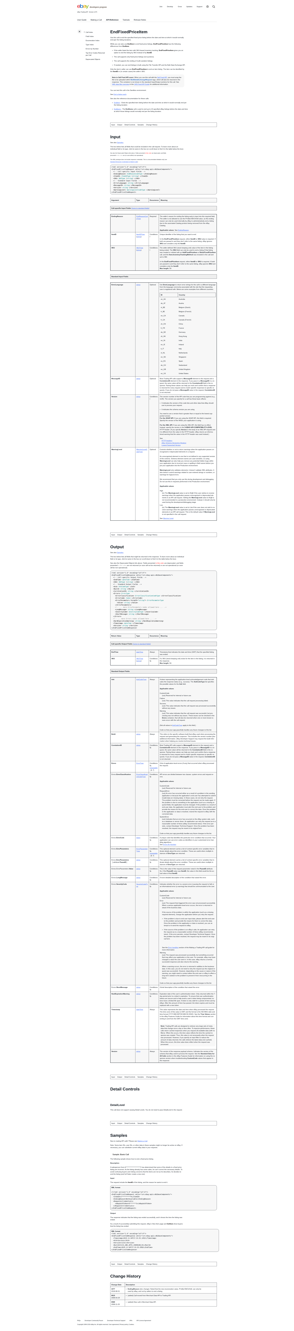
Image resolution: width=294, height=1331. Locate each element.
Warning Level (168, 518)
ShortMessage (121, 614)
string (135, 176)
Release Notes (140, 20)
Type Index (90, 45)
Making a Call (96, 20)
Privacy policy (124, 1324)
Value (120, 603)
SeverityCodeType (136, 612)
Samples (140, 125)
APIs (130, 1320)
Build (116, 589)
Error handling (173, 947)
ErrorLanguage (120, 183)
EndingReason (119, 174)
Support (199, 6)
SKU (115, 178)
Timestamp (118, 623)
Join (160, 6)
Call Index (89, 32)
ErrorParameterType (155, 600)
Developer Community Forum (94, 1320)
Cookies (131, 1324)
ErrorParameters (123, 600)
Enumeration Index (92, 40)
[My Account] (207, 6)
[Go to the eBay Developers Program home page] (92, 8)
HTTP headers (167, 441)
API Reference (112, 20)
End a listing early (120, 94)
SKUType (122, 178)
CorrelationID (120, 591)
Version (117, 187)
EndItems (117, 109)
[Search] (214, 6)
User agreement (114, 1324)
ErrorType (125, 593)
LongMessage (121, 609)
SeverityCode (121, 612)
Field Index (90, 36)
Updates (189, 6)
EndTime (117, 580)
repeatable (154, 768)
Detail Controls (129, 125)
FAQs (79, 1320)
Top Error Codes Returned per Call (95, 54)
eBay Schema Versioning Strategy (174, 443)
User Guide (81, 20)
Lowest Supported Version (171, 445)
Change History (151, 125)
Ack (115, 586)
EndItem (117, 103)
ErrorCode (120, 598)
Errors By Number (169, 844)
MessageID (118, 185)
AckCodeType (124, 586)
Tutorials (126, 20)
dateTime (126, 580)
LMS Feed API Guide (141, 84)
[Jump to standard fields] (140, 208)
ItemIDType (126, 176)
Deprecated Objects (93, 59)
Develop (170, 6)
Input (113, 535)
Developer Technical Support (116, 1320)
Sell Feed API (162, 77)
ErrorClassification (124, 596)
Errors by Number (92, 49)
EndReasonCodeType (135, 174)
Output (119, 125)
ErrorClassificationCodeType (147, 596)
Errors (117, 593)
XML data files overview (120, 84)
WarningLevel (119, 190)
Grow (180, 6)
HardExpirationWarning (123, 621)
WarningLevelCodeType (136, 190)
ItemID (117, 176)
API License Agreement (143, 1320)
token (128, 598)
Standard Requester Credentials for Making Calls (123, 161)
